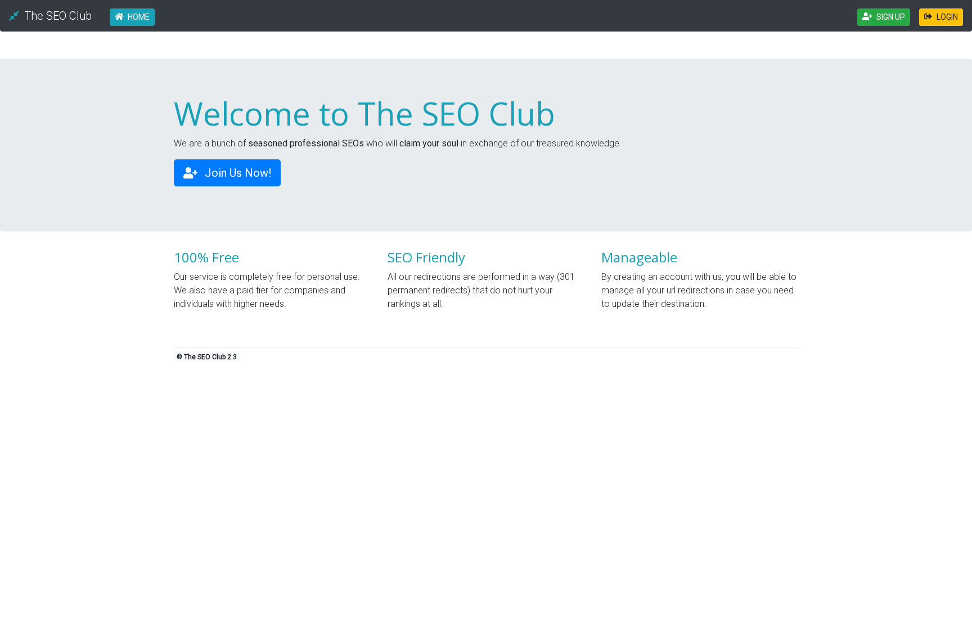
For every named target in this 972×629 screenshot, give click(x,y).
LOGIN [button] (947, 16)
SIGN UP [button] (890, 16)
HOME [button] (139, 16)
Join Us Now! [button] (236, 173)
